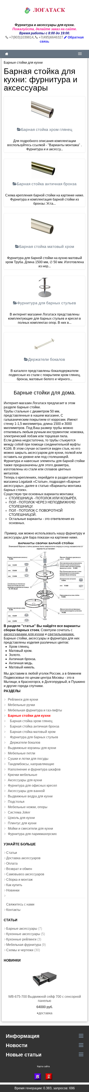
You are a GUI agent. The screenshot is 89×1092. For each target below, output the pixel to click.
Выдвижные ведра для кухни (30, 796)
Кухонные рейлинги (21, 939)
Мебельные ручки (21, 705)
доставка (45, 1013)
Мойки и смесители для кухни (30, 828)
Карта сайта (43, 1066)
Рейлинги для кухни (23, 699)
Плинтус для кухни (22, 823)
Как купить (14, 885)
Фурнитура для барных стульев (34, 737)
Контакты (13, 910)
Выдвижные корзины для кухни (32, 748)
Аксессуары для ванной (26, 791)
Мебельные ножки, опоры (27, 807)
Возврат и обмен (19, 869)
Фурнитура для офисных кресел (32, 785)
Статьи (11, 852)
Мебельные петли (21, 753)
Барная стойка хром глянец (31, 721)
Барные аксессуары (21, 928)
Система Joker (19, 812)
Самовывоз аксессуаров (25, 874)
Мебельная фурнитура (23, 944)
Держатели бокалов (25, 742)
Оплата (12, 863)
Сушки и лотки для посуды (28, 758)
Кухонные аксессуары (23, 934)
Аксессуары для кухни (25, 780)
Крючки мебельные (22, 775)
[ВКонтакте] (38, 1076)
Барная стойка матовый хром (32, 732)
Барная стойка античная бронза (34, 726)
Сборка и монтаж (19, 879)
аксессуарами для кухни (24, 634)
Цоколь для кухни (21, 818)
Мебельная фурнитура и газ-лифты (35, 710)
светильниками (60, 634)
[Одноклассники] (50, 1076)
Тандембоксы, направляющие (31, 764)
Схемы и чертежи (19, 950)
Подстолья (16, 801)
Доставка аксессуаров (23, 858)
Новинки (12, 890)
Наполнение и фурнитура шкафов (34, 769)
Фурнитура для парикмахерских (32, 834)
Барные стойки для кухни (29, 715)
